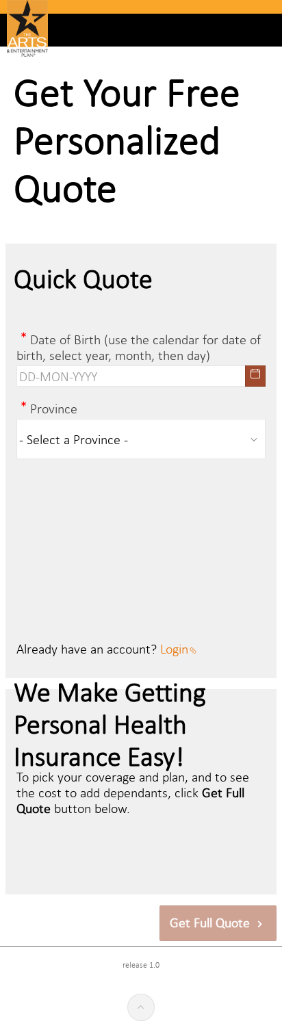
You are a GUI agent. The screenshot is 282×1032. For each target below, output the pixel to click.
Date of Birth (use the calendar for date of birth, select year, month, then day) (138, 347)
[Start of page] (141, 1007)
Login (174, 648)
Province (53, 408)
